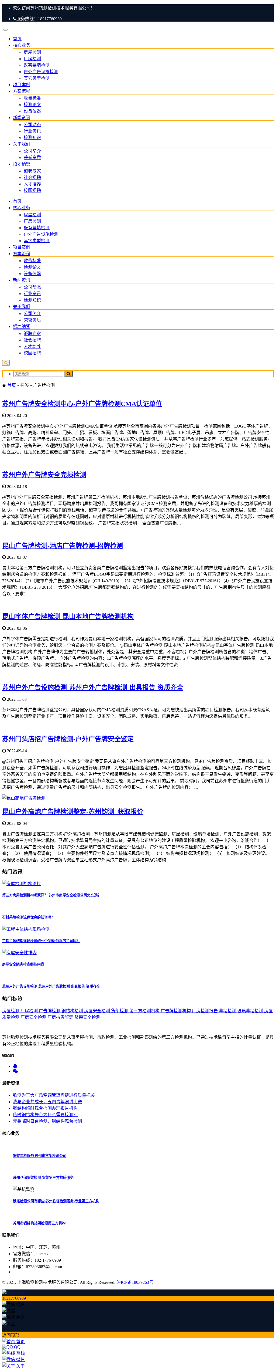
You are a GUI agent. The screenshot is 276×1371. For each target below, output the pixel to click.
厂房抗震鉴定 (60, 1017)
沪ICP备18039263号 (134, 1282)
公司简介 (32, 151)
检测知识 (32, 137)
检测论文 (32, 104)
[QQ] (15, 1066)
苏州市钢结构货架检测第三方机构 (39, 1223)
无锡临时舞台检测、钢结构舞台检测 (47, 1121)
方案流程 (21, 91)
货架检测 (120, 1010)
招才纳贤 (21, 164)
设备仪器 (32, 111)
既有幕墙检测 (37, 65)
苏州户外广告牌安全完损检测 (44, 474)
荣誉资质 (32, 157)
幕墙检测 (228, 1010)
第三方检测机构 (145, 1010)
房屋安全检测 (97, 1010)
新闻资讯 (21, 117)
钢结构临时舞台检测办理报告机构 (45, 1108)
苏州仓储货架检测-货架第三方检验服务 (43, 1178)
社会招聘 (32, 177)
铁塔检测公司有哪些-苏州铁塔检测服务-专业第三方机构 (56, 1201)
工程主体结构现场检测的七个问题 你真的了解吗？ (41, 941)
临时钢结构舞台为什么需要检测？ (45, 1114)
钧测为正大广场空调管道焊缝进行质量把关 (54, 1095)
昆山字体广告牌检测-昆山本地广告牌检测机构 (68, 616)
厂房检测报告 (205, 1010)
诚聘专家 (32, 171)
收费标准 (32, 98)
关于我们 (21, 144)
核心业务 (21, 45)
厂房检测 (32, 58)
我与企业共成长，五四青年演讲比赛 (47, 1101)
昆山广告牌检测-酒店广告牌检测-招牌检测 (62, 545)
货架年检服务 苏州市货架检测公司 (39, 1156)
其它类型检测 (37, 78)
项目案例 (21, 84)
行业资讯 (32, 131)
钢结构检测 (72, 1010)
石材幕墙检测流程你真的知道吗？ (28, 917)
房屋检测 (32, 52)
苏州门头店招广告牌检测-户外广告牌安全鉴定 (68, 739)
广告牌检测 (50, 1010)
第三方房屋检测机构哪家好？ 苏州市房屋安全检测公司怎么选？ (51, 895)
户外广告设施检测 (41, 71)
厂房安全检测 (33, 1017)
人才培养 (32, 184)
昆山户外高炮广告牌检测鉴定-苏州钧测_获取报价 (72, 811)
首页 (17, 38)
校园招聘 (32, 190)
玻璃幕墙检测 (250, 1010)
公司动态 (32, 124)
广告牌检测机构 (176, 1010)
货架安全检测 (87, 1017)
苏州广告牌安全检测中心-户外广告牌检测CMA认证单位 (82, 403)
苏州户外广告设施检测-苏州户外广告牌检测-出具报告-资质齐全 (92, 687)
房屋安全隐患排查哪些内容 (23, 964)
